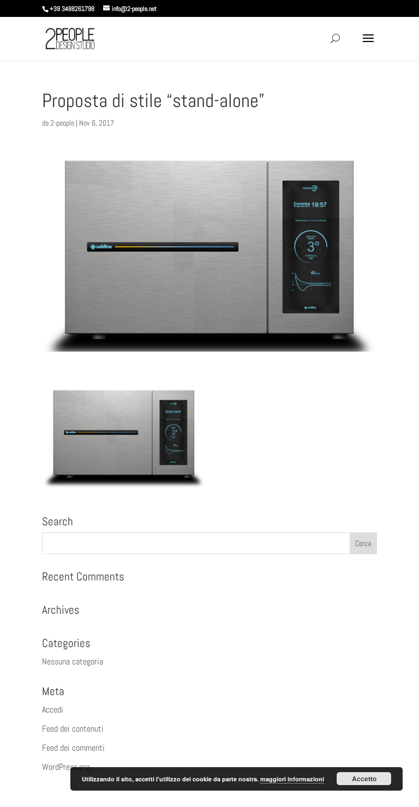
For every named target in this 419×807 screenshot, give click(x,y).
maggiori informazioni (292, 779)
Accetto (364, 779)
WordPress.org (65, 767)
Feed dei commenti (73, 747)
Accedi (52, 709)
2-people (62, 123)
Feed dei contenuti (73, 728)
